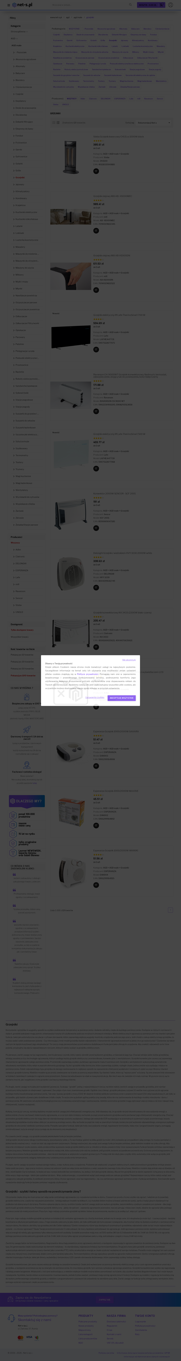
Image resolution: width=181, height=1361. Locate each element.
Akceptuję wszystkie (122, 698)
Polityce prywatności (87, 674)
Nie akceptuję (129, 660)
